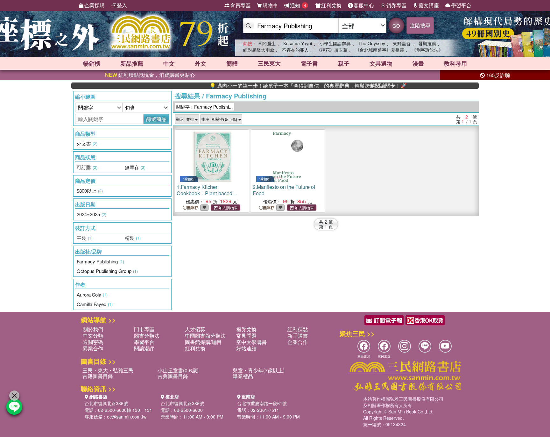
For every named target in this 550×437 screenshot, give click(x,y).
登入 (122, 5)
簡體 (232, 63)
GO (396, 25)
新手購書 (297, 335)
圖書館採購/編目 (203, 342)
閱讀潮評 (144, 348)
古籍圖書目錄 (97, 376)
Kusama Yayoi (297, 43)
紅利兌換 (331, 5)
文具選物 (381, 63)
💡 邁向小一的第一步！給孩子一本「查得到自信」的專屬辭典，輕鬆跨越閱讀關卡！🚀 (296, 85)
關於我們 (93, 329)
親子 (343, 63)
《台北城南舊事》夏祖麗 (379, 50)
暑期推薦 (427, 43)
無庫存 (192, 207)
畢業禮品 (243, 376)
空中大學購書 (251, 342)
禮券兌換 (246, 329)
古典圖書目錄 (173, 376)
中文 (169, 63)
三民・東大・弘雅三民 (107, 370)
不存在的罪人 (295, 50)
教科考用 (455, 63)
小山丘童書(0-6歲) (178, 370)
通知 (298, 5)
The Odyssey (371, 43)
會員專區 (240, 5)
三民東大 (269, 63)
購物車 (270, 5)
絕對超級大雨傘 (258, 50)
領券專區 (396, 5)
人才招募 (195, 329)
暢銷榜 (91, 63)
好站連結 (246, 348)
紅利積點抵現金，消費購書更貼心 (150, 74)
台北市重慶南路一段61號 (262, 403)
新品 (131, 63)
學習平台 (461, 5)
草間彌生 (267, 43)
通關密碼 (93, 342)
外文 (200, 63)
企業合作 (297, 342)
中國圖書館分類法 (205, 335)
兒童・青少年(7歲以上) (259, 370)
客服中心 (364, 5)
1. (210, 196)
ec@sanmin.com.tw (126, 416)
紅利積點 (297, 329)
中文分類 (93, 335)
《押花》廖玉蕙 (332, 50)
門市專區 (144, 329)
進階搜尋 (420, 25)
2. (284, 190)
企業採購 (94, 5)
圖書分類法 (146, 335)
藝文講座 (429, 5)
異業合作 (93, 348)
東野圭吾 (402, 43)
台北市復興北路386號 (106, 403)
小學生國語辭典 (335, 43)
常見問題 (246, 335)
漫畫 (418, 63)
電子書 (309, 63)
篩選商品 (156, 119)
